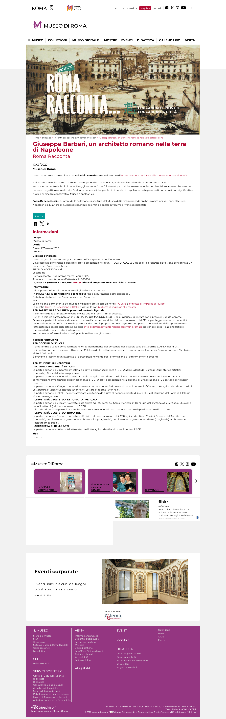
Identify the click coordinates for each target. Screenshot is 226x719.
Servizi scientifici (48, 671)
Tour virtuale (152, 489)
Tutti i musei (127, 8)
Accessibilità (81, 657)
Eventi (127, 40)
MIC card (79, 645)
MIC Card (120, 303)
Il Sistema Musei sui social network (100, 487)
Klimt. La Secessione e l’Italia (62, 307)
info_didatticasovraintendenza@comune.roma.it (113, 326)
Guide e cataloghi (84, 654)
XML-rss (192, 712)
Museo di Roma (65, 26)
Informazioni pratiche (86, 635)
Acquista (145, 8)
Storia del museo (42, 635)
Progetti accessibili (126, 667)
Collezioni (57, 40)
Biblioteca (38, 682)
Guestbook (39, 642)
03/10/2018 (176, 512)
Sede (37, 658)
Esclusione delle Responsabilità (137, 712)
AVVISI (76, 282)
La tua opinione (83, 660)
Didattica (145, 40)
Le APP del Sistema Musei (46, 488)
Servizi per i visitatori (86, 642)
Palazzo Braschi (41, 663)
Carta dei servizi (41, 648)
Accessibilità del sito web (174, 712)
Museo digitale (85, 40)
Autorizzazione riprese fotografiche (52, 700)
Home (36, 138)
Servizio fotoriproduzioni (46, 691)
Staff (35, 638)
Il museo (35, 40)
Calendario (169, 40)
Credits (157, 712)
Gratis (39, 216)
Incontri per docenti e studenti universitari (75, 138)
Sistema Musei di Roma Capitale (50, 645)
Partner (162, 640)
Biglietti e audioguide (87, 638)
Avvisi (161, 636)
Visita (190, 40)
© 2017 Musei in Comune (96, 712)
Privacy (116, 712)
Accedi (157, 8)
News (161, 633)
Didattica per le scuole (128, 653)
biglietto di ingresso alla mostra (117, 307)
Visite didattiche (84, 648)
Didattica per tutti (126, 657)
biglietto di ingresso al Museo (147, 303)
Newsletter (39, 651)
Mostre (110, 40)
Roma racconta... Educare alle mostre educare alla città (154, 175)
